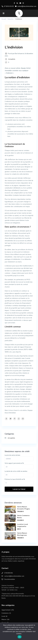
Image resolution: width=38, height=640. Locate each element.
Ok (19, 637)
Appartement (6, 610)
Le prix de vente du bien (12, 455)
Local (3, 616)
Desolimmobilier (9, 579)
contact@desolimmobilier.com (14, 576)
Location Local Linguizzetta (22, 525)
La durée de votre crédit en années (16, 471)
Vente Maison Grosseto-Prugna (23, 508)
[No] (35, 631)
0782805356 (8, 573)
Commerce (5, 613)
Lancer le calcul (19, 489)
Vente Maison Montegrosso (22, 534)
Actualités (11, 59)
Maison (4, 619)
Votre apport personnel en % (14, 463)
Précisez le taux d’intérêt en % (15, 479)
